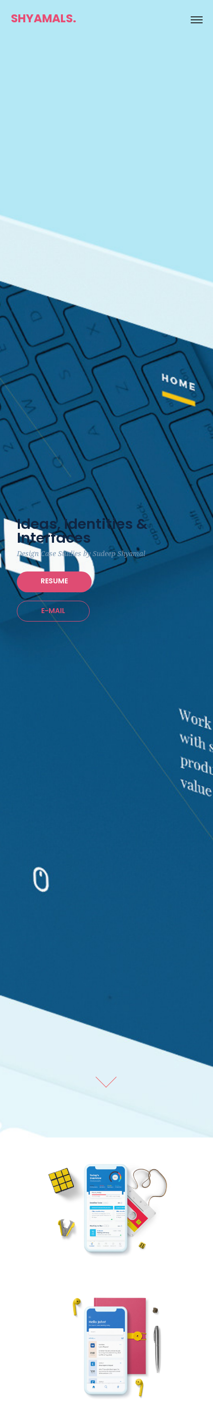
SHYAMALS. (43, 19)
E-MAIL (53, 611)
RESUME (54, 581)
